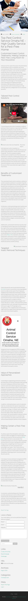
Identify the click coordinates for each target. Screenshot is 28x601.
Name (3, 521)
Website (3, 527)
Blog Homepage (5, 554)
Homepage (4, 556)
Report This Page (5, 510)
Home (23, 34)
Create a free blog (5, 551)
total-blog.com (9, 596)
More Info (9, 234)
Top (12, 594)
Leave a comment (15, 34)
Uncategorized (5, 577)
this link (3, 289)
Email (2, 524)
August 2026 (4, 570)
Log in (2, 587)
